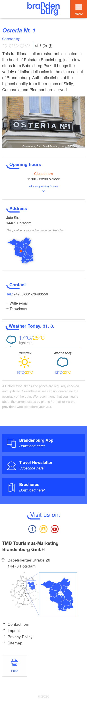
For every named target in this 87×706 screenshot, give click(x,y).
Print (14, 671)
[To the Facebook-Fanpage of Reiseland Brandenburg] (32, 528)
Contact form (19, 624)
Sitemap (15, 643)
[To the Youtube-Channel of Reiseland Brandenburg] (54, 528)
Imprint (14, 630)
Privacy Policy (20, 636)
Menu (79, 13)
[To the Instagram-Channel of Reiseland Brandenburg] (43, 528)
